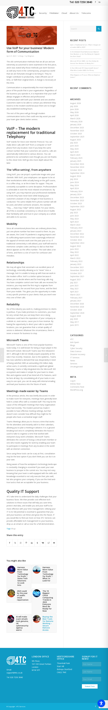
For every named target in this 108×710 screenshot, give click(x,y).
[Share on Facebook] (9, 542)
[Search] (27, 28)
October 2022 (76, 240)
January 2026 (75, 124)
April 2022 (74, 255)
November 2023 (77, 200)
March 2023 (75, 225)
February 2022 (76, 261)
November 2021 (77, 270)
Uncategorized (76, 366)
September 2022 (77, 243)
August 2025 (75, 139)
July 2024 (74, 179)
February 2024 (76, 191)
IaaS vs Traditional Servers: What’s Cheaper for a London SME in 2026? (85, 46)
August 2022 (75, 246)
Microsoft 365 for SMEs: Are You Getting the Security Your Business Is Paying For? (84, 62)
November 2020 (77, 306)
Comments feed (77, 387)
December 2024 (77, 164)
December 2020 (77, 303)
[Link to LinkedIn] (99, 2)
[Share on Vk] (43, 542)
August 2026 (75, 103)
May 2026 (74, 112)
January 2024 (75, 194)
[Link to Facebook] (95, 2)
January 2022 (75, 264)
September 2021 (77, 276)
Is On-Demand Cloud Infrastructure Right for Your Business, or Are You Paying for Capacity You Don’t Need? (85, 54)
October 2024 (76, 170)
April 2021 (74, 291)
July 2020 (74, 319)
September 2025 (77, 136)
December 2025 (77, 127)
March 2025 (75, 155)
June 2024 (74, 182)
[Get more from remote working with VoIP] (2, 355)
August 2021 (75, 279)
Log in (72, 381)
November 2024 (77, 167)
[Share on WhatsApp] (20, 542)
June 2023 (74, 215)
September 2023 (77, 206)
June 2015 (74, 325)
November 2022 (77, 237)
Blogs (21, 56)
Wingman (31, 56)
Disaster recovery (77, 354)
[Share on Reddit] (48, 542)
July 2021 (74, 282)
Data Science (75, 351)
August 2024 (75, 176)
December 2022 (77, 234)
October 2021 (76, 273)
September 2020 (77, 313)
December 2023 (77, 197)
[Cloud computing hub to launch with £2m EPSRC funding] (106, 355)
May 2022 (74, 252)
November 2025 (77, 130)
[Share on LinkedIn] (32, 542)
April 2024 (74, 188)
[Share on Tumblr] (37, 542)
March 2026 (75, 118)
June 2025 (74, 145)
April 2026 (74, 115)
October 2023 (76, 203)
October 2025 (76, 133)
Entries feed (75, 384)
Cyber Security (76, 348)
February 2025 (76, 158)
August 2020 (75, 316)
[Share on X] (15, 542)
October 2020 (76, 309)
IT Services (74, 357)
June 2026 (74, 109)
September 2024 (77, 173)
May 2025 (74, 149)
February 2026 (76, 121)
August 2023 (75, 209)
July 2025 (74, 142)
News (72, 360)
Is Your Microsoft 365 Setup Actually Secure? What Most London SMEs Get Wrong (84, 69)
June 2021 (74, 285)
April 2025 (74, 152)
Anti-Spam (74, 342)
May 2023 (74, 218)
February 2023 (76, 228)
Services (73, 363)
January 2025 (75, 161)
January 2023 (75, 231)
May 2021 (74, 288)
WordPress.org (76, 390)
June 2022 (74, 249)
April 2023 (74, 221)
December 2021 (77, 267)
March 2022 (75, 258)
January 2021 (75, 300)
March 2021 (75, 294)
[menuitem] (11, 13)
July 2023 (74, 212)
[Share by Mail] (54, 542)
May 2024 (74, 185)
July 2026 (74, 106)
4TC (72, 339)
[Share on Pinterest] (26, 542)
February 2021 (76, 297)
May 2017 (74, 322)
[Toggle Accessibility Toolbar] (101, 703)
